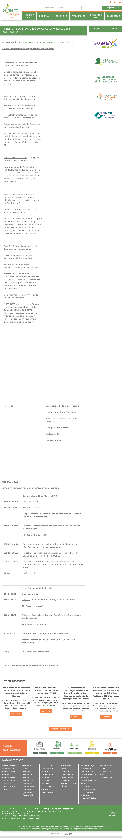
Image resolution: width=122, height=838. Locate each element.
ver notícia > (16, 714)
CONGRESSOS (113, 16)
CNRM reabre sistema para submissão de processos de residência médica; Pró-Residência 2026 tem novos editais (106, 693)
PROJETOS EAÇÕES (96, 16)
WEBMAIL (113, 815)
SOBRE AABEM (30, 16)
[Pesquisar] (79, 8)
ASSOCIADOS (61, 16)
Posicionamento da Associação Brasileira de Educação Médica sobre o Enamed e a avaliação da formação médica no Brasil (76, 693)
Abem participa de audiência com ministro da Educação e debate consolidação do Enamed (16, 692)
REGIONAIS (44, 16)
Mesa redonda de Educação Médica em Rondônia (49, 42)
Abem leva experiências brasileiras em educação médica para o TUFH (46, 690)
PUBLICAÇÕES (78, 16)
